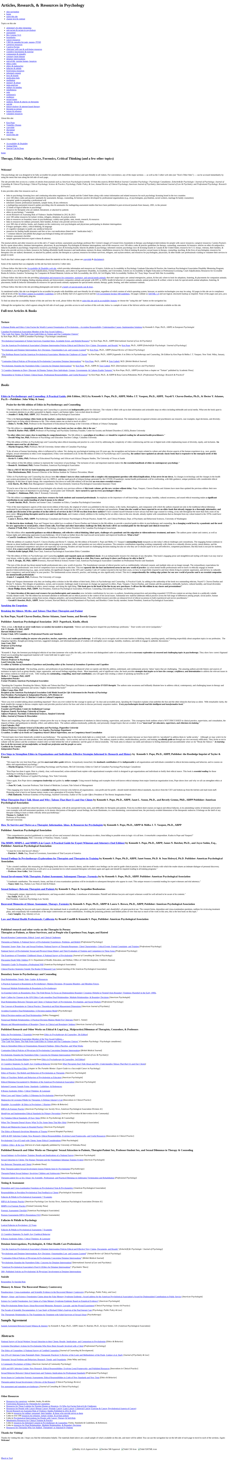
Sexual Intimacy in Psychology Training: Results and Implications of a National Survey (37, 1155)
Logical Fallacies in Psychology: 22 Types (18, 1225)
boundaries (11, 37)
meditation (10, 80)
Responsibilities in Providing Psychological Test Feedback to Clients (29, 1192)
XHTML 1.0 (153, 294)
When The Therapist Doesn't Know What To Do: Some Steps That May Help (33, 1122)
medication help (13, 78)
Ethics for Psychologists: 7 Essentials (16, 1034)
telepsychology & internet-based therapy (23, 106)
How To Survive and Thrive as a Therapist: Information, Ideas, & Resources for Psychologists (52, 825)
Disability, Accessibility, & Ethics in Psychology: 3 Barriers (26, 1104)
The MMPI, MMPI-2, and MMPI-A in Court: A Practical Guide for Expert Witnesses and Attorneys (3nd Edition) (63, 843)
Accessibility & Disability (17, 143)
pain (8, 92)
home (8, 14)
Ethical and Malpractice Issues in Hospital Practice (22, 1127)
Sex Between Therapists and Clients (16, 1164)
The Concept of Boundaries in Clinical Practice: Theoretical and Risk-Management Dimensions (41, 1006)
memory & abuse (13, 83)
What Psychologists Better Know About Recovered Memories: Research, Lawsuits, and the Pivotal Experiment (47, 1306)
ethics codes (11, 64)
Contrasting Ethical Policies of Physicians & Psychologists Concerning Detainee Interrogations (41, 361)
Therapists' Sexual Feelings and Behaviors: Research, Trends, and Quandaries (33, 1359)
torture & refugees (13, 111)
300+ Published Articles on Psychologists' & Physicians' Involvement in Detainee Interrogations (41, 1271)
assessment (11, 33)
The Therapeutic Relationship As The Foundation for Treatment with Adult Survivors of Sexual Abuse (44, 1315)
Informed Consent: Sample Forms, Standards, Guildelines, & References (31, 1086)
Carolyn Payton (12, 47)
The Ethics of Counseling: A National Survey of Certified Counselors (30, 1350)
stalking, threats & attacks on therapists (22, 102)
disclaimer (10, 130)
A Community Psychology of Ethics (16, 1364)
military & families (14, 87)
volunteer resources (14, 114)
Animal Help (11, 146)
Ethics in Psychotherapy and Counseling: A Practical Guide (33, 396)
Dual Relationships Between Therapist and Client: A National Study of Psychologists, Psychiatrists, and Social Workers (51, 1002)
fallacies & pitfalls (13, 68)
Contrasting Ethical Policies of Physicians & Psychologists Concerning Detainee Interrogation (40, 1050)
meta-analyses (12, 85)
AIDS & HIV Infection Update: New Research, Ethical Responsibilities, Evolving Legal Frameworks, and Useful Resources (53, 1136)
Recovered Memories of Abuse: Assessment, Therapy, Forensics (35, 904)
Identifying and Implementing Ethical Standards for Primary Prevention (31, 1113)
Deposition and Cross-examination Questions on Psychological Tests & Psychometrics (37, 1188)
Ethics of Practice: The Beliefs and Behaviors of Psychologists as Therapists (33, 1073)
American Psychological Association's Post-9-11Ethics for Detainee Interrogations (36, 1267)
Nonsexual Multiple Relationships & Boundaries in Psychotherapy (28, 988)
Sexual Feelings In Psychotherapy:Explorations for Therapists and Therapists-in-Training (50, 858)
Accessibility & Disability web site (41, 268)
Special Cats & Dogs (15, 148)
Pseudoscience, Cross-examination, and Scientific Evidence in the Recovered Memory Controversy (42, 1292)
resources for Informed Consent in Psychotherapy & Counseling (40, 1423)
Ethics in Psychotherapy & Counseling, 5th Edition (65, 1034)
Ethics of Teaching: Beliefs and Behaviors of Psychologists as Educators (31, 1077)
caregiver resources (14, 44)
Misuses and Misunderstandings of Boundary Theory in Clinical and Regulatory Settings (38, 1024)
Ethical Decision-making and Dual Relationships (21, 1015)
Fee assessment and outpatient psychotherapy (20, 1386)
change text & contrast (15, 19)
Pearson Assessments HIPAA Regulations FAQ (21, 1215)
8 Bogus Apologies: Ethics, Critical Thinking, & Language (25, 1091)
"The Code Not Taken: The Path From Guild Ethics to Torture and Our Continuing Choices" (40, 334)
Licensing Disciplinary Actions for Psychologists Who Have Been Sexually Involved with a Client (42, 1346)
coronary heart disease (15, 56)
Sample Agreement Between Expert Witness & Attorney (24, 1326)
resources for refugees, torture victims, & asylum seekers (45, 1416)
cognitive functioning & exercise (20, 52)
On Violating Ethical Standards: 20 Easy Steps (20, 1118)
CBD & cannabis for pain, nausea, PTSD (23, 42)
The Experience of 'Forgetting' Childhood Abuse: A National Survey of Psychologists (36, 955)
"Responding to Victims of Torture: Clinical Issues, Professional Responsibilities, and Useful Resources (44, 375)
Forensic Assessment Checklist (14, 1210)
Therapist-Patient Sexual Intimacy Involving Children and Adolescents (30, 1173)
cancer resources (13, 40)
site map (9, 132)
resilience (10, 97)
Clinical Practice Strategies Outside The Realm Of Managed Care (28, 969)
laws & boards (12, 75)
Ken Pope (10, 123)
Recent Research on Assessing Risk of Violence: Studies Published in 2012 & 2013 (41, 1411)
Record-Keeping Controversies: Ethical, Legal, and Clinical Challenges (31, 937)
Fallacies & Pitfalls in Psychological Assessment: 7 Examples (26, 1197)
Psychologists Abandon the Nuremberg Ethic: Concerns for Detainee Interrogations (37, 366)
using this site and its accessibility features (99, 301)
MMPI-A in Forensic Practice (13, 1206)
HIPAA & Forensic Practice (12, 1109)
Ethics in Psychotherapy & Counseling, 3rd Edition (62, 1059)
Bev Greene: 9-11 (13, 35)
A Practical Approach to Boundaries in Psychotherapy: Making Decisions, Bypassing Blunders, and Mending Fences (50, 984)
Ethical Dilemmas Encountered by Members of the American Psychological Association (37, 1082)
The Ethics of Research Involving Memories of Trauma (24, 1131)
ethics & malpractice (14, 66)
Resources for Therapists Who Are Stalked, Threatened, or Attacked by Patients (39, 1427)
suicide (9, 104)
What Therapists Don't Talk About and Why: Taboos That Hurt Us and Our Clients (47, 799)
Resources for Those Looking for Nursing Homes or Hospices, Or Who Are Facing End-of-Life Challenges (51, 1406)
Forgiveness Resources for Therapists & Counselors (28, 1404)
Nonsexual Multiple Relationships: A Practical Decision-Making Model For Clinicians (37, 1020)
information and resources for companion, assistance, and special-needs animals (72, 278)
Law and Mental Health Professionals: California (27, 919)
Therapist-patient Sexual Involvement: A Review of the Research (28, 1382)
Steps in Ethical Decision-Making (15, 1059)
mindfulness (11, 90)
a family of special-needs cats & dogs (77, 287)
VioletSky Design (13, 125)
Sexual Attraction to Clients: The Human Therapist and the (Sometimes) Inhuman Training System (42, 1160)
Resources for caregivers (16, 1401)
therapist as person (14, 109)
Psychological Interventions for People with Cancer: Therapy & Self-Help (45, 1418)
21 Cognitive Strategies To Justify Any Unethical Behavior (25, 1064)
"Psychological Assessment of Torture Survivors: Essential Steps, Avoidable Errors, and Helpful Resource (45, 341)
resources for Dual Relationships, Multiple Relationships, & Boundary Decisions (47, 1425)
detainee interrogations (15, 59)
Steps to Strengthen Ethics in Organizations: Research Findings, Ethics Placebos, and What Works (42, 1046)
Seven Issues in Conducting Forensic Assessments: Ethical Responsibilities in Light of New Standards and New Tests (50, 1377)
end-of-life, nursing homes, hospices (21, 61)
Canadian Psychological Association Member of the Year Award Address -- (32, 332)
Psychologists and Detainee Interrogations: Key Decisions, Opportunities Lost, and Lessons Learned (44, 350)
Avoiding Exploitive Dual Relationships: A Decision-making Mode (29, 1011)
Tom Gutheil (114, 361)
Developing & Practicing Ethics (14, 1068)
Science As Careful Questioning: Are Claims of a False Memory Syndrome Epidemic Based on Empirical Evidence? (49, 1301)
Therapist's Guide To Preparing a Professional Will (22, 964)
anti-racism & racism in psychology (21, 30)
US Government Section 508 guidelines (113, 294)
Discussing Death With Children (14, 960)
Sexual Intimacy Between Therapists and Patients (28, 889)
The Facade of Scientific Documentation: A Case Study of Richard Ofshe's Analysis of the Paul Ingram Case (46, 1310)
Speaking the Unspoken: (14, 605)
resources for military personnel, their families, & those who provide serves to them (48, 1413)
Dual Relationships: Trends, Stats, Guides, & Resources (24, 979)
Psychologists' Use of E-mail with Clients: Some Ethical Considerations (31, 1140)
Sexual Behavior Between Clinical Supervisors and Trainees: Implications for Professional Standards (43, 1373)
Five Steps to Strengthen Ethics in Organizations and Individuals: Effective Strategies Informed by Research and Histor (65, 754)
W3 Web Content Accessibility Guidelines (36, 294)
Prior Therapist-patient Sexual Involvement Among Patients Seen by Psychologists (35, 1169)
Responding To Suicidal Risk (13, 1282)
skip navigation (12, 12)
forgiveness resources (15, 71)
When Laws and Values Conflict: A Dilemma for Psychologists (27, 1095)
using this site (12, 16)
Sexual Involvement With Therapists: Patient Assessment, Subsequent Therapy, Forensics (49, 876)
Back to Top (7, 1458)
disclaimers (98, 259)
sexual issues (11, 99)
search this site (12, 134)
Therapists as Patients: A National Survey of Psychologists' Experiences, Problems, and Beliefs (40, 942)
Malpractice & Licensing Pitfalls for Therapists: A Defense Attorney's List (32, 1100)
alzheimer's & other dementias (18, 28)
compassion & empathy (16, 54)
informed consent (13, 73)
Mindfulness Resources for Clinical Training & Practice (29, 1420)
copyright (10, 127)
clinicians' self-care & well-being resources (24, 49)
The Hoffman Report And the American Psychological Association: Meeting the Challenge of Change (44, 354)
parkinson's (11, 94)
